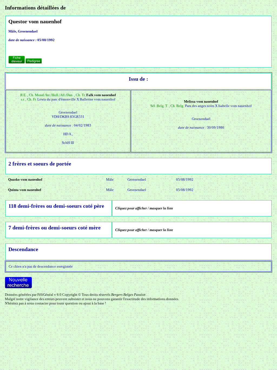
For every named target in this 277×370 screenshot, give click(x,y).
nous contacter (37, 303)
